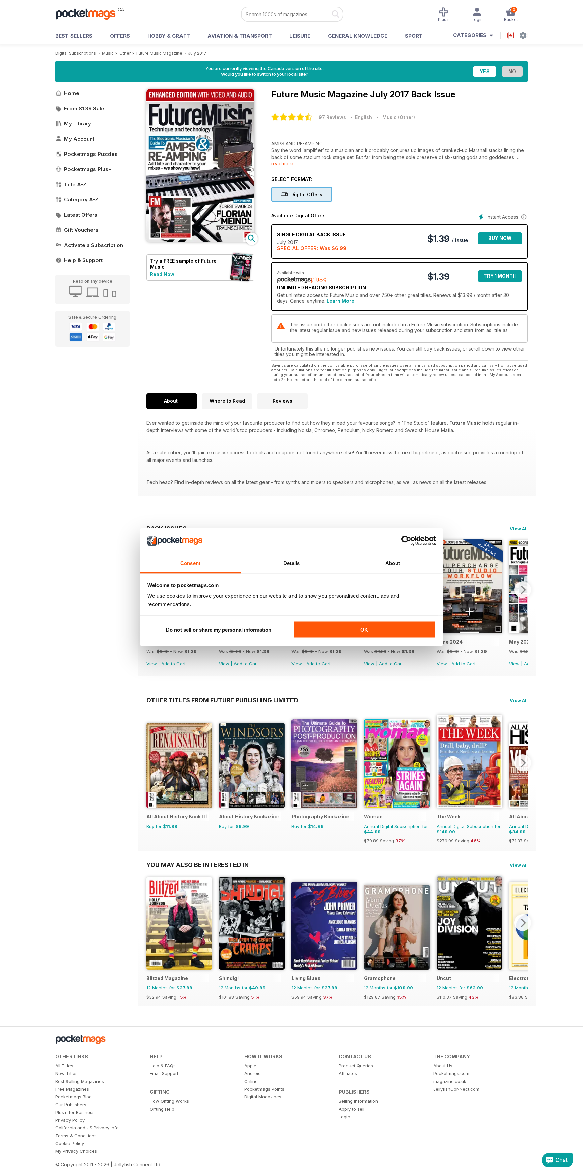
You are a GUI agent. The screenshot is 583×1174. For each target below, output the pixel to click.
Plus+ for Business (75, 1112)
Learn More (340, 301)
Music (108, 53)
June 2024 (450, 642)
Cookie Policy (69, 1143)
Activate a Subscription (93, 245)
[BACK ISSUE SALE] (469, 631)
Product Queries (356, 1065)
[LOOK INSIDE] (200, 240)
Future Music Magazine (159, 53)
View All (519, 528)
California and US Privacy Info (87, 1127)
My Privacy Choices (76, 1151)
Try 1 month (500, 276)
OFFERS (120, 36)
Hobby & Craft (168, 36)
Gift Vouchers (81, 230)
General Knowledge (357, 36)
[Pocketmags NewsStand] (89, 13)
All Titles (64, 1065)
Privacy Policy (70, 1120)
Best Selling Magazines (79, 1081)
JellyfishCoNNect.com (456, 1089)
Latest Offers (81, 215)
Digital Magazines (262, 1096)
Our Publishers (70, 1104)
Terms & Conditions (76, 1135)
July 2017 (197, 53)
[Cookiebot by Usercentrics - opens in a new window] (406, 541)
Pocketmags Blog (73, 1096)
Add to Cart (173, 663)
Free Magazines (72, 1089)
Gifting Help (162, 1109)
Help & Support (83, 260)
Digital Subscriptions (75, 53)
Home (71, 93)
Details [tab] (291, 563)
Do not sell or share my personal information (218, 630)
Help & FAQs (163, 1065)
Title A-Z (75, 184)
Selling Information (358, 1101)
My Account (79, 139)
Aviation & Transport (239, 36)
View (151, 663)
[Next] (522, 589)
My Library (77, 123)
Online (251, 1081)
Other (125, 53)
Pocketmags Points (264, 1089)
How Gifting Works (169, 1101)
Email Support (164, 1073)
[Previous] (151, 762)
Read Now (162, 274)
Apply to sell (351, 1109)
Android (252, 1073)
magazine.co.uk (449, 1081)
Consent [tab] (190, 563)
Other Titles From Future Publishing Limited (222, 700)
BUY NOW (500, 238)
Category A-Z (81, 199)
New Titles (66, 1073)
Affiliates (348, 1073)
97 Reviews (332, 117)
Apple (250, 1065)
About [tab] (392, 563)
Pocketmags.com (451, 1073)
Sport (414, 36)
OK (364, 630)
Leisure (299, 36)
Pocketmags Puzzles (91, 154)
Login (344, 1116)
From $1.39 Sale (84, 108)
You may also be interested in (197, 864)
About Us (442, 1065)
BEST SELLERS (73, 36)
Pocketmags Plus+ (88, 169)
